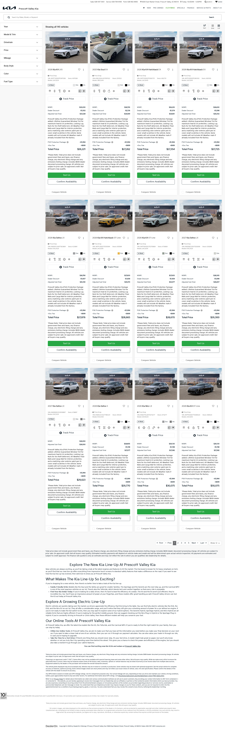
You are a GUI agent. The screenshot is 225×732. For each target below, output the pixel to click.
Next (194, 543)
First (160, 543)
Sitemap (83, 726)
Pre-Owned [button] (158, 8)
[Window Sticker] (83, 91)
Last (203, 543)
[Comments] (80, 91)
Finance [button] (190, 8)
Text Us (66, 175)
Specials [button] (181, 8)
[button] (85, 47)
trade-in (161, 633)
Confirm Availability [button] (67, 181)
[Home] (144, 8)
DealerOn (76, 726)
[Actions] (83, 70)
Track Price (68, 99)
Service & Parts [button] (204, 8)
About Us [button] (217, 8)
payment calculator (130, 633)
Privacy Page (58, 679)
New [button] (149, 8)
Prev (169, 543)
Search (211, 17)
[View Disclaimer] (69, 91)
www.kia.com (160, 726)
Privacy (90, 726)
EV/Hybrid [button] (170, 8)
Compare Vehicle (59, 192)
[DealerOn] (52, 726)
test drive (123, 638)
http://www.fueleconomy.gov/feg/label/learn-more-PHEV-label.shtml (141, 676)
